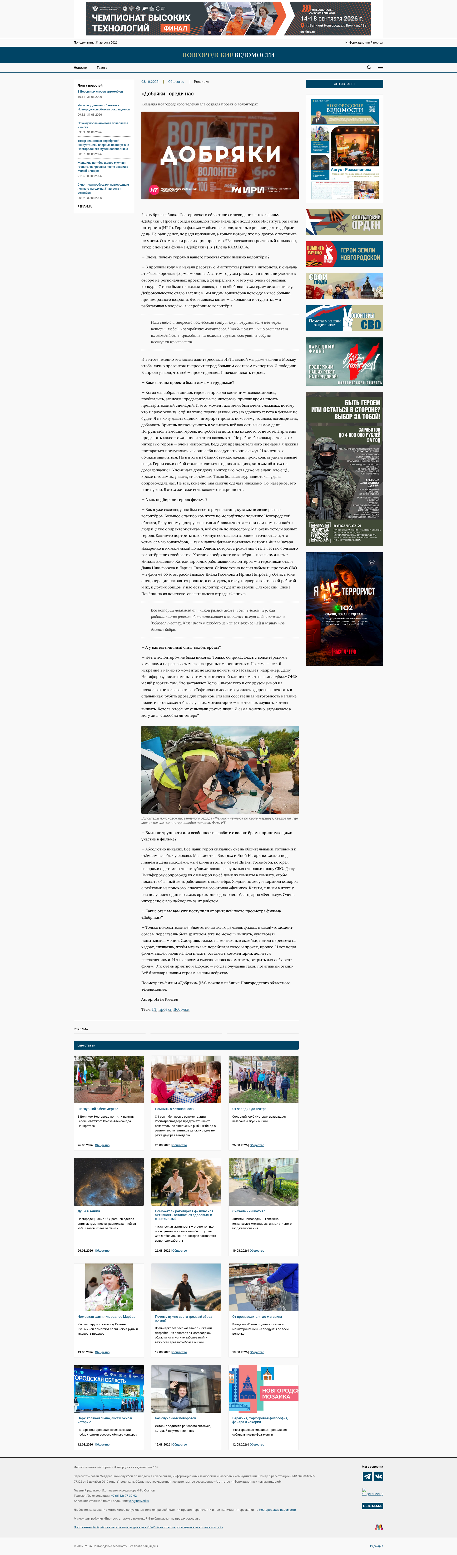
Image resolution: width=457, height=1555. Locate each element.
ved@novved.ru (139, 1501)
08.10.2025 (150, 82)
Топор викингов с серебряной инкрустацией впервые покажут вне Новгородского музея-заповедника (103, 145)
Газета (102, 67)
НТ (154, 1009)
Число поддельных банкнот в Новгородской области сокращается (104, 107)
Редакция (376, 1546)
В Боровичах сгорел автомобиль (101, 91)
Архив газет (344, 84)
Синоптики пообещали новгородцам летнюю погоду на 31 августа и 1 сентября (103, 188)
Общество (176, 82)
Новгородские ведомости (277, 1509)
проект (165, 1009)
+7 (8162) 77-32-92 (124, 1495)
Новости (80, 67)
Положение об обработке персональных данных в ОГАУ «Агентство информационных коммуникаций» (148, 1527)
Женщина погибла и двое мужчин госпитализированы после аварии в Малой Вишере (103, 167)
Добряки (181, 1009)
